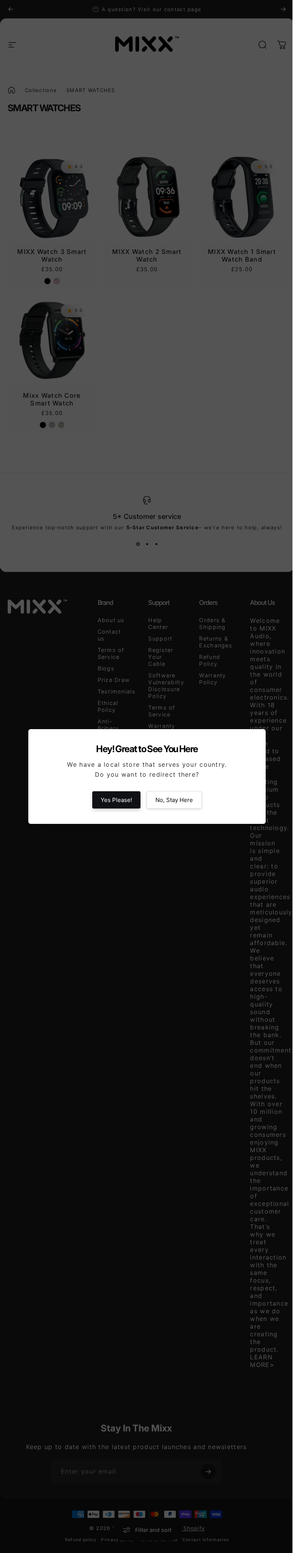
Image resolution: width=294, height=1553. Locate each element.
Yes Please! (116, 800)
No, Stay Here (174, 800)
